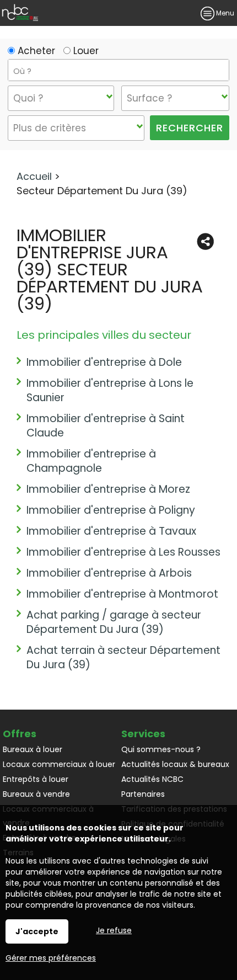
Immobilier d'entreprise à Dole (104, 362)
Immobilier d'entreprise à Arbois (109, 573)
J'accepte (36, 931)
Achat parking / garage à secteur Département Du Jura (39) (113, 622)
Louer (85, 50)
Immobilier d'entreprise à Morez (108, 489)
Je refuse (114, 930)
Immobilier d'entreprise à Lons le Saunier (109, 390)
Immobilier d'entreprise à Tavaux (111, 531)
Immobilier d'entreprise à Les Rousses (123, 552)
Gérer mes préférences (51, 957)
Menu (224, 13)
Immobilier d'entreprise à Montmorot (122, 594)
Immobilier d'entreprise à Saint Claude (105, 425)
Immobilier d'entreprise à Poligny (110, 510)
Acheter (35, 50)
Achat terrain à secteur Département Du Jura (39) (123, 657)
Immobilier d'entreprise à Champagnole (91, 461)
